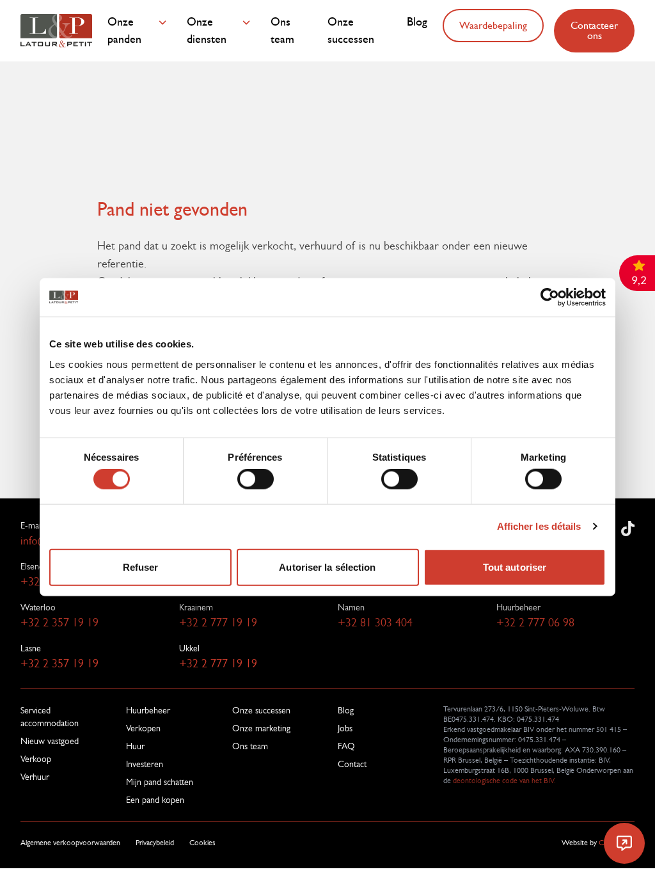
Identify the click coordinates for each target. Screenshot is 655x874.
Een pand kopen (155, 800)
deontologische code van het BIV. (503, 780)
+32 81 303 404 (375, 622)
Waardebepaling (493, 25)
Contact (352, 764)
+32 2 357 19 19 (59, 622)
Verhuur (34, 777)
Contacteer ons (594, 30)
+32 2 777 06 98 (535, 622)
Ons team (282, 30)
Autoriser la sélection (327, 566)
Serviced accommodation (49, 716)
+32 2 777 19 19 (218, 622)
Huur (135, 746)
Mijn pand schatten (159, 782)
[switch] (255, 479)
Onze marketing (261, 728)
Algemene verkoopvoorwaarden (70, 842)
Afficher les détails (539, 526)
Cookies (202, 842)
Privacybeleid (155, 842)
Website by (598, 842)
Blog (417, 22)
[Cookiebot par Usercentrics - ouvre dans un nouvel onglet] (550, 297)
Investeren (144, 764)
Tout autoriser (514, 566)
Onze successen (351, 30)
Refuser (141, 566)
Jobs (345, 728)
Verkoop (35, 759)
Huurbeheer (148, 710)
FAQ (346, 746)
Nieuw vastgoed (49, 741)
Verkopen (143, 728)
